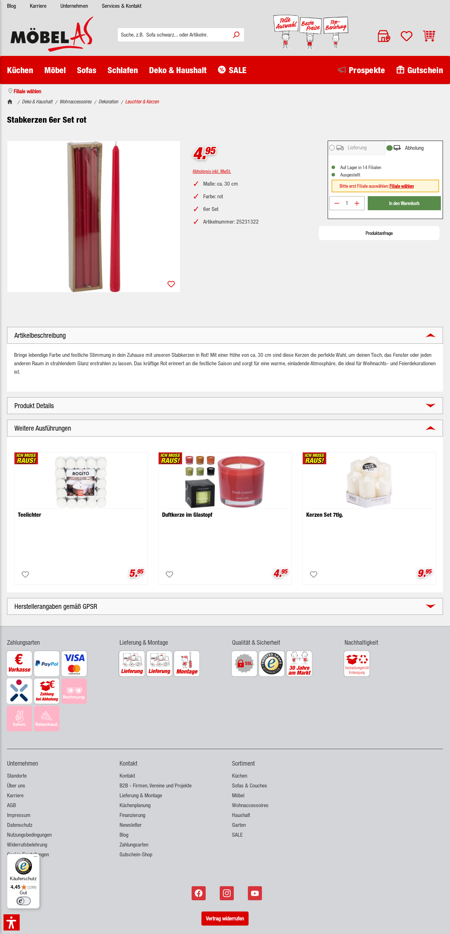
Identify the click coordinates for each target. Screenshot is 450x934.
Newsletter (131, 825)
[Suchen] (236, 34)
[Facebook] (199, 893)
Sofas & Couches (249, 785)
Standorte (17, 775)
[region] (93, 216)
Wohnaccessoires (250, 805)
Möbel (238, 795)
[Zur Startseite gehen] (52, 34)
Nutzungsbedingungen (29, 834)
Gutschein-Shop (136, 854)
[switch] (24, 901)
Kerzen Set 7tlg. (324, 514)
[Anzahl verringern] (336, 203)
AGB (11, 805)
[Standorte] (384, 36)
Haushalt (241, 815)
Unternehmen (74, 5)
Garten (239, 825)
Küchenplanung (135, 805)
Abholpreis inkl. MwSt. (212, 171)
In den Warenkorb (404, 203)
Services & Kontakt (121, 5)
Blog (11, 5)
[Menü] (35, 858)
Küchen (239, 775)
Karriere (38, 5)
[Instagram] (227, 893)
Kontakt (127, 775)
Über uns (16, 785)
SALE (237, 834)
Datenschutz (19, 825)
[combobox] (173, 34)
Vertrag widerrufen (225, 918)
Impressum (19, 815)
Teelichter (29, 514)
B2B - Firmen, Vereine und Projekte (156, 785)
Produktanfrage (379, 233)
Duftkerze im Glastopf (187, 514)
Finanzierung (132, 815)
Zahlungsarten (134, 844)
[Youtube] (255, 893)
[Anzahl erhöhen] (357, 203)
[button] (56, 638)
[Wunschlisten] (406, 36)
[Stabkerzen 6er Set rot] (93, 216)
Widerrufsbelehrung (27, 844)
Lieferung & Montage (141, 795)
